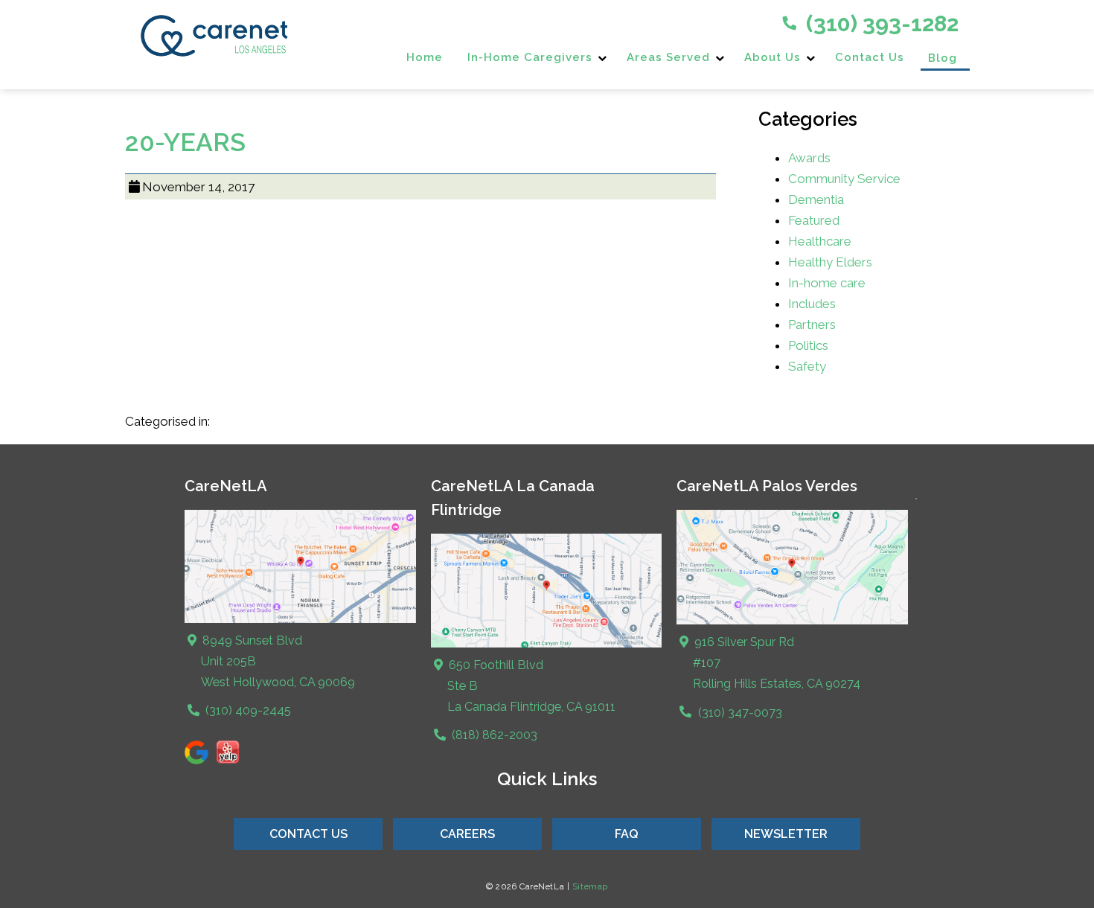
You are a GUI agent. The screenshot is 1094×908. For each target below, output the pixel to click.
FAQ (627, 834)
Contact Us (869, 57)
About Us (772, 57)
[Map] (300, 620)
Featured (813, 220)
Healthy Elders (830, 262)
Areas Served (668, 57)
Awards (809, 157)
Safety (807, 366)
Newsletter (786, 834)
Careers (467, 834)
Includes (812, 303)
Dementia (816, 199)
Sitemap (590, 886)
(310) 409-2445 (246, 710)
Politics (808, 345)
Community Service (844, 178)
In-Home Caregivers (529, 57)
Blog (942, 58)
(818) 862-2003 (493, 735)
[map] (546, 644)
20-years (185, 142)
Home (424, 57)
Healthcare (819, 241)
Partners (812, 324)
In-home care (827, 282)
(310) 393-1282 (880, 23)
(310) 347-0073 (738, 713)
